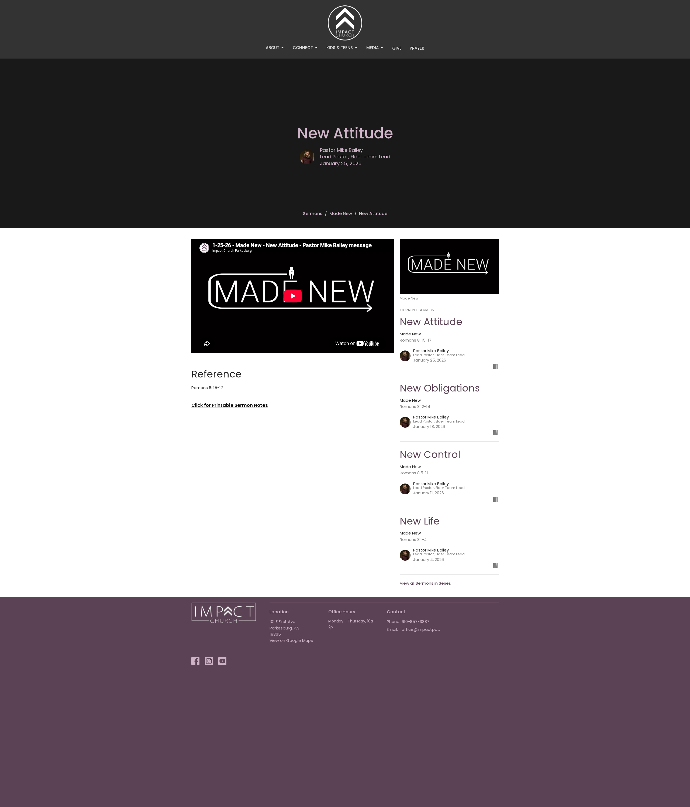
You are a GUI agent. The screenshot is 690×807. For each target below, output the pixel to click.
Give (397, 48)
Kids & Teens (339, 47)
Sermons (312, 213)
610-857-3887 (415, 621)
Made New (340, 213)
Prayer (417, 48)
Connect (303, 47)
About (272, 47)
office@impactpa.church (421, 629)
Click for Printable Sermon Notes (229, 405)
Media (372, 47)
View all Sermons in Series (425, 583)
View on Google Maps (291, 640)
